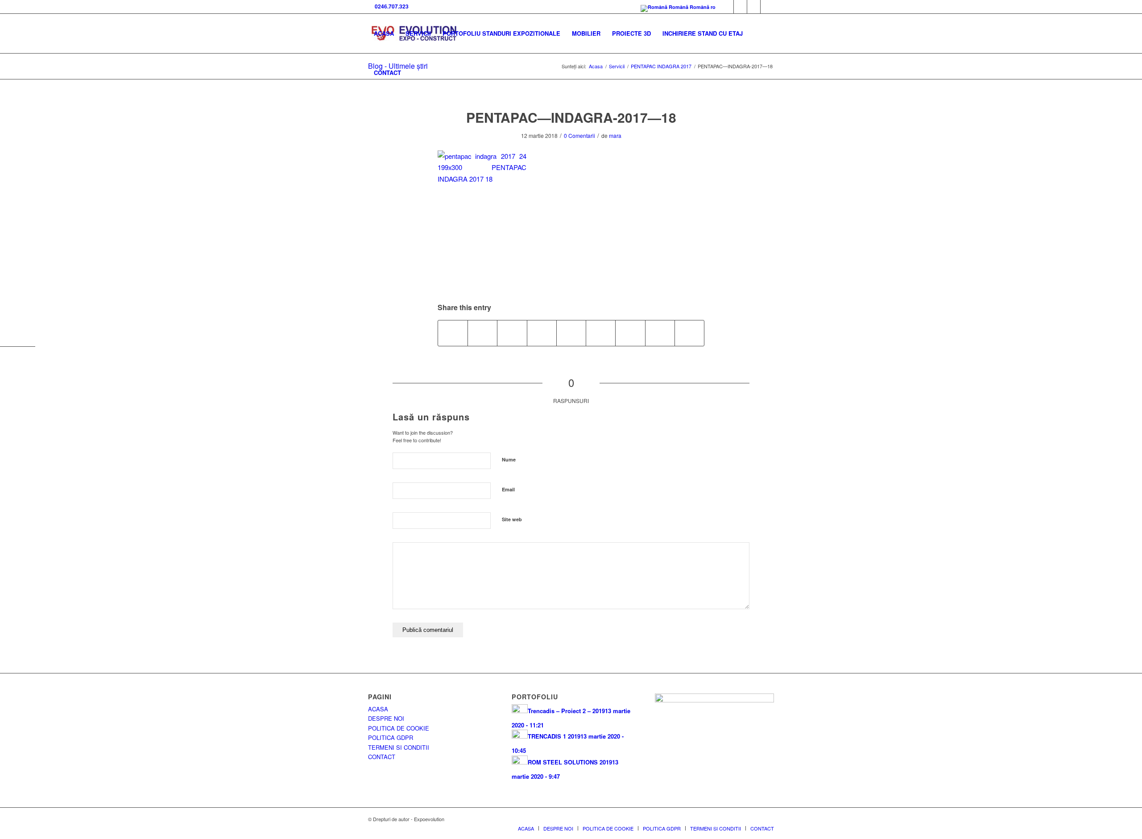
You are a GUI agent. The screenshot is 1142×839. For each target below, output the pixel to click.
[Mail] (753, 6)
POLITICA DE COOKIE (398, 728)
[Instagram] (767, 6)
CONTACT (381, 756)
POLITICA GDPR (390, 737)
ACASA (378, 709)
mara (615, 135)
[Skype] (740, 6)
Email (508, 489)
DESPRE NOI (386, 718)
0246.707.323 (390, 6)
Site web (512, 519)
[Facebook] (726, 6)
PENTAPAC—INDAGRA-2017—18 (571, 117)
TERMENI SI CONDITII (398, 747)
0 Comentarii (579, 135)
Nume (509, 459)
